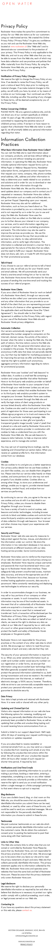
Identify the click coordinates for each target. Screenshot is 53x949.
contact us (27, 910)
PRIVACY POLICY (26, 944)
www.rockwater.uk (19, 47)
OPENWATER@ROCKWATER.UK (26, 936)
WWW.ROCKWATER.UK (26, 942)
